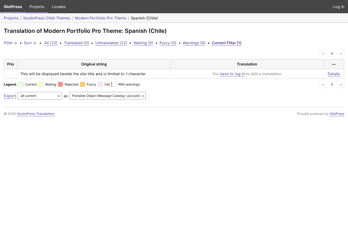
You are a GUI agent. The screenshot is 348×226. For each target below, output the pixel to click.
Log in (338, 6)
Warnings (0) (194, 42)
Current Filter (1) (226, 42)
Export (10, 95)
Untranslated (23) (111, 42)
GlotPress (13, 6)
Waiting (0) (143, 42)
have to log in (232, 73)
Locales (59, 6)
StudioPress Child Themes (46, 18)
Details (334, 73)
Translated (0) (76, 42)
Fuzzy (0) (168, 42)
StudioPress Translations (36, 114)
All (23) (51, 42)
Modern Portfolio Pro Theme (100, 18)
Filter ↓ (11, 42)
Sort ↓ (30, 42)
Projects (37, 6)
